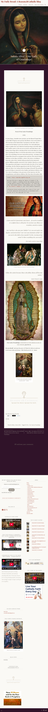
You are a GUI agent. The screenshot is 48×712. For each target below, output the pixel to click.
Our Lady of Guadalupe (34, 425)
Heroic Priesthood (30, 501)
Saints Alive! (18, 425)
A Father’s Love (30, 485)
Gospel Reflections (30, 500)
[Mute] (17, 528)
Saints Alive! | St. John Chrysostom (38, 528)
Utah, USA (5, 611)
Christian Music (30, 493)
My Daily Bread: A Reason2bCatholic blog (21, 1)
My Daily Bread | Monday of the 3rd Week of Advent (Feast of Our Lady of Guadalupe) (14, 432)
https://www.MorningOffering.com (21, 177)
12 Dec (27, 425)
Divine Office (29, 497)
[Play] (3, 528)
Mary (13, 425)
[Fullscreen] (19, 528)
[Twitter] (46, 710)
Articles (25, 4)
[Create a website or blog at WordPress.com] (1, 710)
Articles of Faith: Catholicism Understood (34, 487)
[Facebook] (42, 710)
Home (20, 4)
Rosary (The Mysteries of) (32, 507)
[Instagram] (44, 710)
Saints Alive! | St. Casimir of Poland (38, 525)
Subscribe (11, 489)
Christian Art (29, 490)
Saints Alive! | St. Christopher (37, 550)
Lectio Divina (29, 503)
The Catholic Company (15, 186)
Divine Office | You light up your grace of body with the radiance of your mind (34, 431)
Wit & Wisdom (30, 510)
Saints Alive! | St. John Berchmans (38, 522)
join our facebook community (11, 498)
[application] (11, 524)
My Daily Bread (30, 506)
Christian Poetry (30, 494)
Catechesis (29, 488)
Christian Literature (30, 491)
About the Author (39, 4)
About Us (31, 4)
